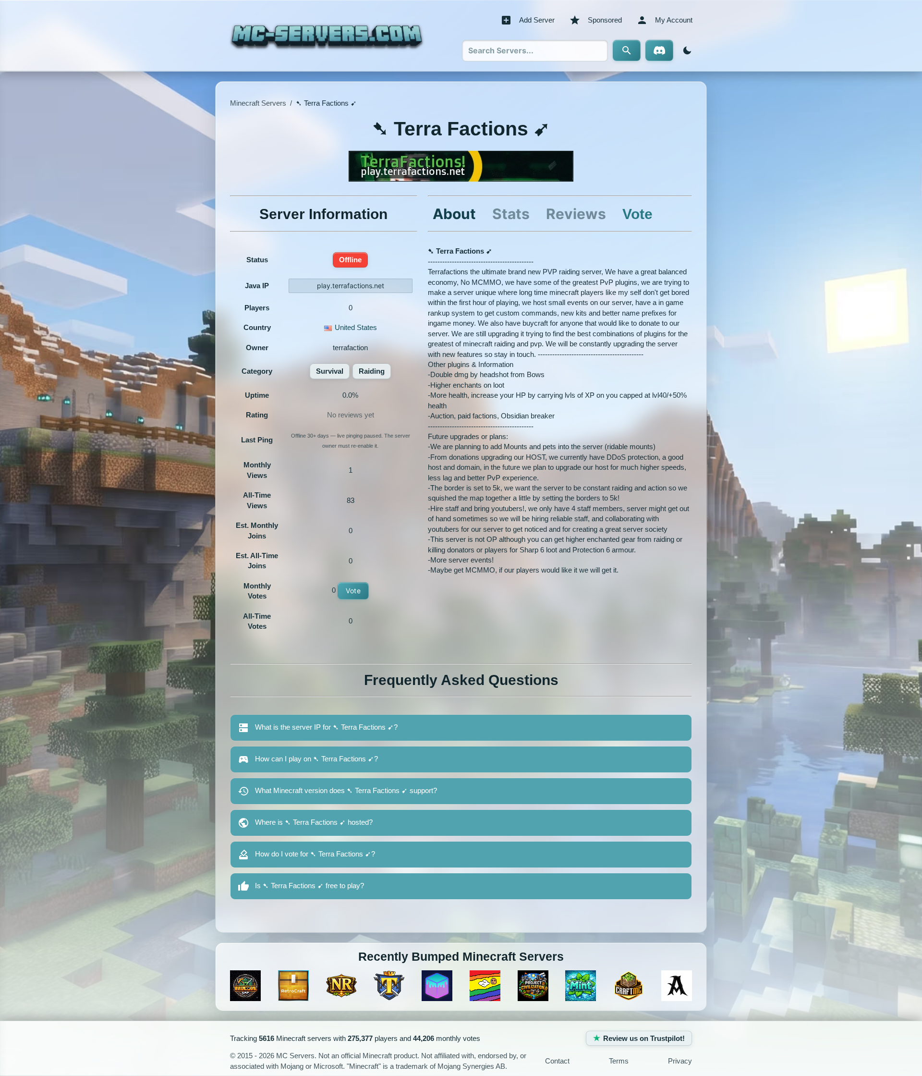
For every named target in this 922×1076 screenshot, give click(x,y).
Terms (619, 1061)
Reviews (576, 214)
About (454, 214)
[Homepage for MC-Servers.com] (327, 35)
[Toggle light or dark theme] (685, 50)
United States (356, 327)
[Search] (627, 50)
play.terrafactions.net (350, 285)
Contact (557, 1061)
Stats (511, 214)
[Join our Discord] (659, 50)
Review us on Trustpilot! (644, 1038)
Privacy (680, 1061)
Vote (353, 591)
